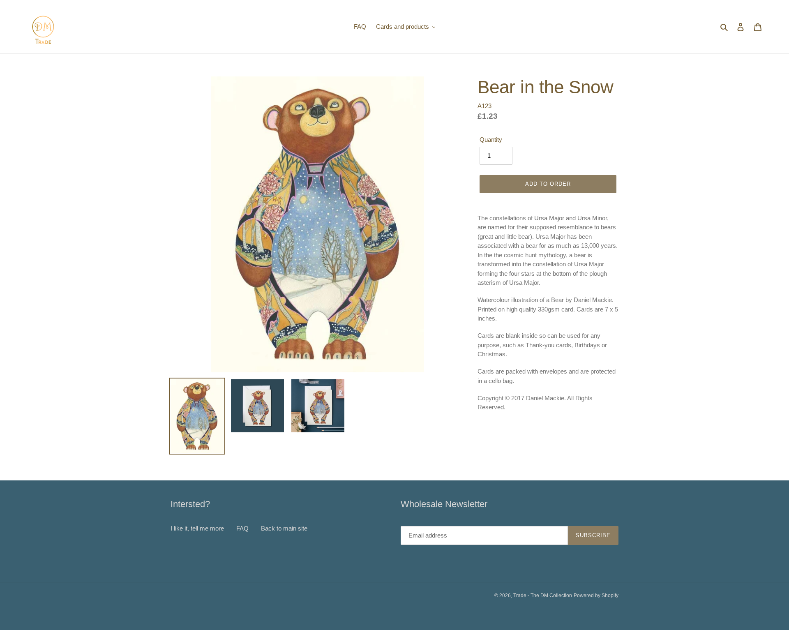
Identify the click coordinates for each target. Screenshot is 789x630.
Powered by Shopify (596, 595)
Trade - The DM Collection (542, 595)
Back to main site (284, 528)
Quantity (491, 139)
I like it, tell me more (197, 528)
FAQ (242, 528)
